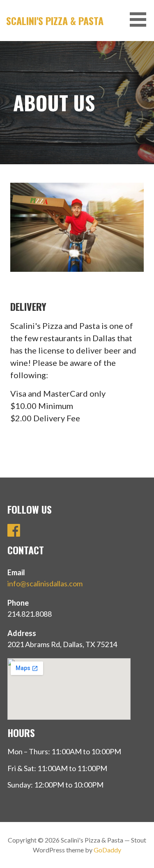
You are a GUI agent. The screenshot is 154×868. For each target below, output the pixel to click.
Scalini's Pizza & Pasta (54, 20)
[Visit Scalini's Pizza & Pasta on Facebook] (13, 532)
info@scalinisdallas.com (45, 583)
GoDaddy (107, 850)
